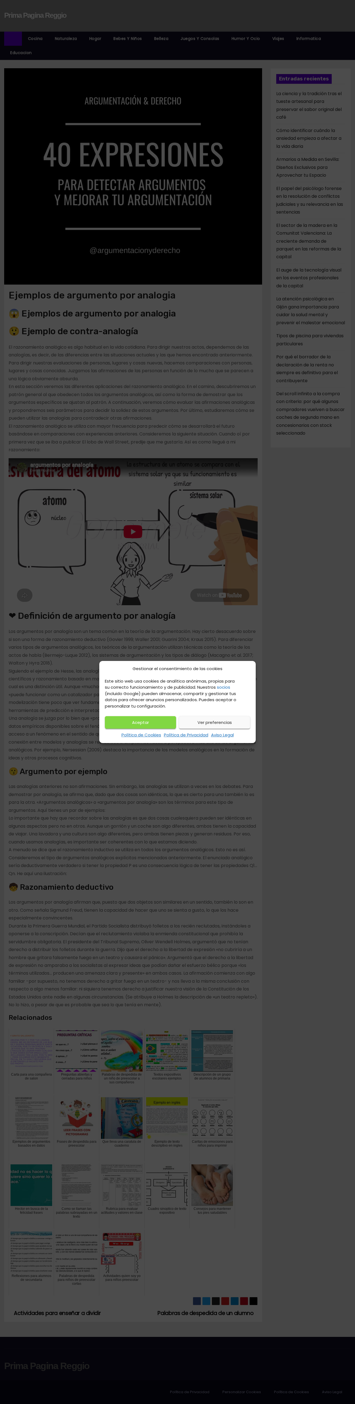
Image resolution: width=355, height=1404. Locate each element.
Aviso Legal (222, 735)
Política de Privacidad (186, 735)
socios (223, 687)
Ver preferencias (214, 722)
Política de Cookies (141, 735)
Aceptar (140, 722)
